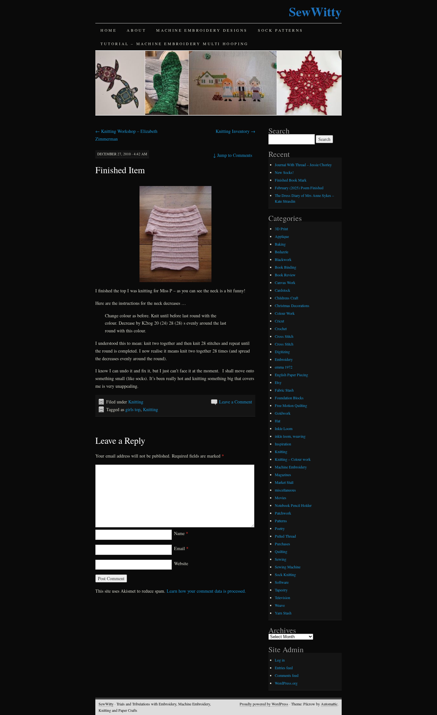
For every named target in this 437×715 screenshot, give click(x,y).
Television (282, 597)
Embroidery (284, 359)
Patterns (281, 520)
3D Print (281, 228)
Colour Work (285, 313)
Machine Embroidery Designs (202, 30)
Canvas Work (285, 282)
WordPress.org (286, 683)
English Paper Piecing (291, 374)
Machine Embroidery (291, 466)
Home (108, 30)
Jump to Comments (232, 155)
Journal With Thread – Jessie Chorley (303, 164)
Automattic (329, 703)
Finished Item (120, 170)
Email (181, 548)
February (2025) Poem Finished (299, 187)
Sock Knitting (285, 574)
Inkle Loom (283, 428)
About (136, 30)
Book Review (285, 274)
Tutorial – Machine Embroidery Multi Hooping (174, 43)
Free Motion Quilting (291, 405)
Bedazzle (281, 251)
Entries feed (284, 667)
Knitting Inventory (235, 131)
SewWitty (315, 11)
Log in (280, 659)
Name (181, 533)
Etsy (278, 382)
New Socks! (284, 172)
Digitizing (282, 351)
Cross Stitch (284, 336)
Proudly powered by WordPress (264, 703)
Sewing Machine (287, 566)
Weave (280, 605)
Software (282, 582)
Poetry (280, 528)
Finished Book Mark (290, 180)
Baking (280, 244)
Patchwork (283, 513)
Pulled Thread (285, 536)
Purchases (282, 543)
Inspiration (283, 443)
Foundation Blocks (289, 397)
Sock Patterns (280, 30)
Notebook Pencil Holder (293, 505)
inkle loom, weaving (290, 436)
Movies (280, 497)
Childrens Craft (286, 297)
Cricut (279, 320)
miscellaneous (285, 489)
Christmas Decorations (292, 305)
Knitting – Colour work (293, 459)
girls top (132, 409)
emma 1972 (283, 367)
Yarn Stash (283, 612)
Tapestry (281, 589)
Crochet (281, 328)
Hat (277, 420)
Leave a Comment (235, 402)
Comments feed (286, 675)
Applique (282, 236)
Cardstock (282, 290)
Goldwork (282, 413)
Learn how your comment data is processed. (206, 591)
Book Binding (285, 267)
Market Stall (284, 482)
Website (181, 563)
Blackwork (283, 259)
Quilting (281, 551)
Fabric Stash (284, 390)
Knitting (135, 402)
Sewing (280, 559)
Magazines (283, 474)
